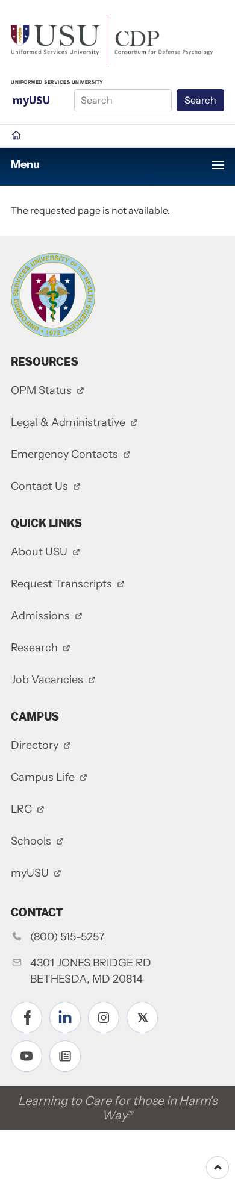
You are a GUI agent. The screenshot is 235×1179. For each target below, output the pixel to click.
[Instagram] (103, 1017)
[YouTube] (26, 1056)
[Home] (112, 38)
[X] (142, 1017)
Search (200, 100)
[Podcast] (65, 1056)
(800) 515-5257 (67, 936)
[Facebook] (26, 1017)
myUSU (31, 99)
